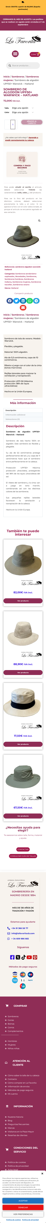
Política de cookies (13, 1220)
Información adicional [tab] (15, 415)
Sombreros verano (21, 285)
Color (7, 112)
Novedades (20, 276)
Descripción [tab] (11, 410)
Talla (7, 108)
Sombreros (31, 276)
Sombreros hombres (14, 279)
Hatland (14, 288)
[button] (42, 1173)
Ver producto (23, 601)
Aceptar (23, 1201)
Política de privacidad (30, 1220)
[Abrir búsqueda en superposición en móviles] (23, 65)
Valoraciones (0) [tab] (13, 419)
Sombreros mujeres (21, 282)
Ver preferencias (23, 1214)
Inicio (6, 314)
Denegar (23, 1207)
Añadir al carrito (32, 122)
